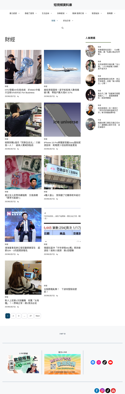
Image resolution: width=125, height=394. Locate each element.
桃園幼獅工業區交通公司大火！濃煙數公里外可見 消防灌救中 (109, 125)
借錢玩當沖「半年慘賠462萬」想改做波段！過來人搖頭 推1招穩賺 (62, 249)
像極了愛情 (29, 13)
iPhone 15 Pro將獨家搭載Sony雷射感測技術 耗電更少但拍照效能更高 (62, 144)
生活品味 (45, 13)
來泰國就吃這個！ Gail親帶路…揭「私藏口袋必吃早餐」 (109, 52)
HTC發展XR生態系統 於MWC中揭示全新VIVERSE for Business (22, 91)
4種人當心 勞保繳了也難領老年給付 (62, 195)
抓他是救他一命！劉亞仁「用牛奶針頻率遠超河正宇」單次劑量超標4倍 (108, 110)
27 (31, 316)
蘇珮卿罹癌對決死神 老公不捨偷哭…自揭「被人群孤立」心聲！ (109, 81)
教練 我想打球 (78, 13)
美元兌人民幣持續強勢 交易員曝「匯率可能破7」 (21, 196)
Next (38, 316)
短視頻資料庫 (63, 5)
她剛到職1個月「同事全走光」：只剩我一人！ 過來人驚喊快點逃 (22, 144)
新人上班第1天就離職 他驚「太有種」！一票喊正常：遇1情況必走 (22, 301)
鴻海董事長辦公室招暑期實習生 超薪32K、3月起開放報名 (22, 249)
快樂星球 (60, 13)
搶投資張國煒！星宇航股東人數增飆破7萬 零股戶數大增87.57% (61, 91)
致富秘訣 (95, 13)
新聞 (53, 21)
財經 (6, 86)
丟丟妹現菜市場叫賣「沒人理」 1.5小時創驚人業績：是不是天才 (109, 66)
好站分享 (66, 21)
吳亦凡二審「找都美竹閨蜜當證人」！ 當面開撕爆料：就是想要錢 (109, 95)
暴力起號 (13, 13)
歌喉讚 (110, 13)
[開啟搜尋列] (62, 28)
